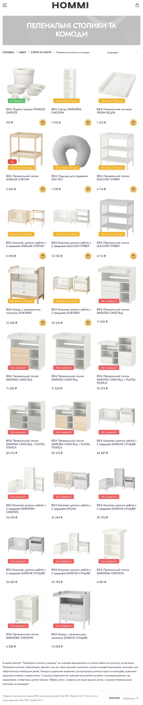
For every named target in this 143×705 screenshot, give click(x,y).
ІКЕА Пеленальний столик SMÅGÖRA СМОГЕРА (113, 571)
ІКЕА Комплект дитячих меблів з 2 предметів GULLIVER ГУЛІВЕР (71, 244)
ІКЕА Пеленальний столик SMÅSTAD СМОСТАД (113, 311)
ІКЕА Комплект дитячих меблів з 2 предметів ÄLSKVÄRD (71, 311)
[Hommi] (70, 5)
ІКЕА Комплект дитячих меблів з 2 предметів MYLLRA (71, 507)
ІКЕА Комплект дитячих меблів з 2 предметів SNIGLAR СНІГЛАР (26, 244)
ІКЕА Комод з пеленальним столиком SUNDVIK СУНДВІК (69, 636)
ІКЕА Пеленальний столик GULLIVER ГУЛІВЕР (113, 177)
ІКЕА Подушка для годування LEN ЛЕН (69, 177)
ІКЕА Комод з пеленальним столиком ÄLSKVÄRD (23, 311)
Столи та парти (41, 52)
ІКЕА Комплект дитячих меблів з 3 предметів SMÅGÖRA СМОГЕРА (26, 508)
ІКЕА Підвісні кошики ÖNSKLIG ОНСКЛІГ (25, 111)
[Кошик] (137, 5)
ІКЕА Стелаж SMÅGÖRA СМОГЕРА (66, 111)
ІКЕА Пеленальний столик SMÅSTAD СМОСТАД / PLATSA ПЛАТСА (116, 379)
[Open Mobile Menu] (5, 5)
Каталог (114, 698)
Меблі (22, 52)
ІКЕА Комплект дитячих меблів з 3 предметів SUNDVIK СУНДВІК (116, 507)
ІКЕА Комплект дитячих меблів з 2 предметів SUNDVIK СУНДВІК (116, 442)
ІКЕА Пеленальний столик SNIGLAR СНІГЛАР (22, 177)
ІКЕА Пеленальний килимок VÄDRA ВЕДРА (114, 111)
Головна (8, 52)
